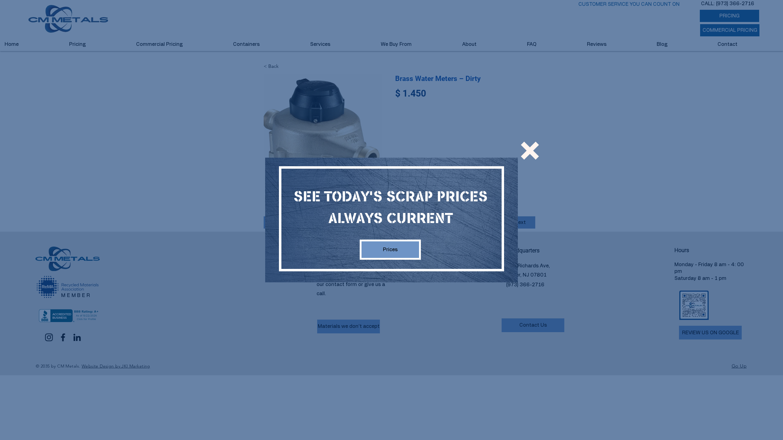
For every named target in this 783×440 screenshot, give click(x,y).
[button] (530, 151)
